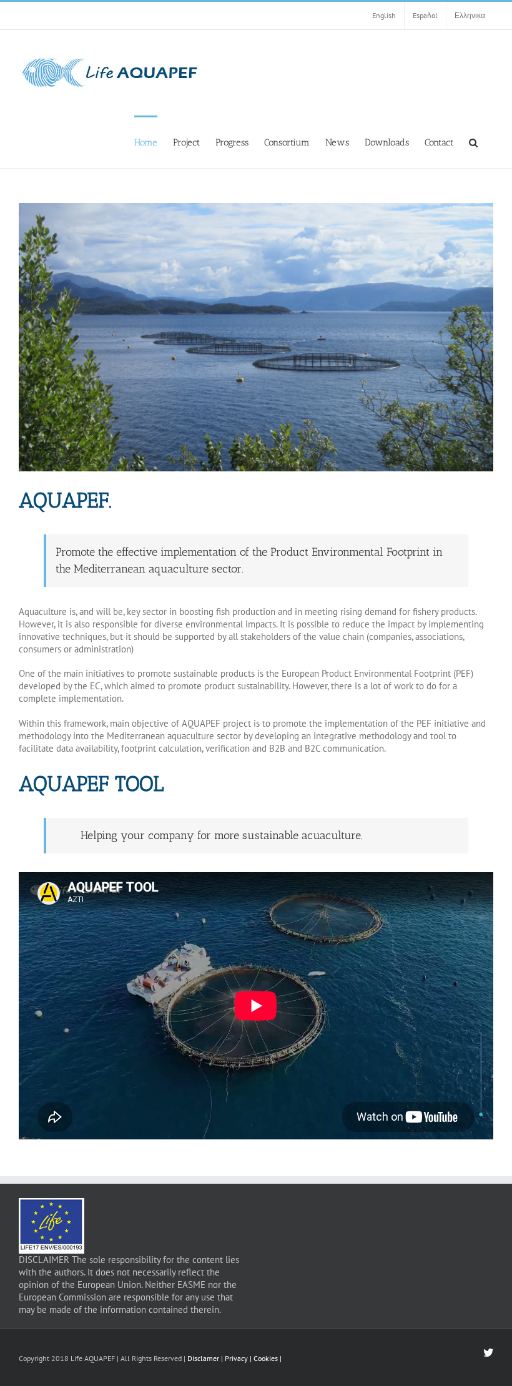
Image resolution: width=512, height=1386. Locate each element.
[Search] (473, 141)
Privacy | (239, 1358)
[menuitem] (145, 141)
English (384, 15)
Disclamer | (205, 1358)
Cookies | (268, 1358)
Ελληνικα (470, 15)
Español (425, 15)
